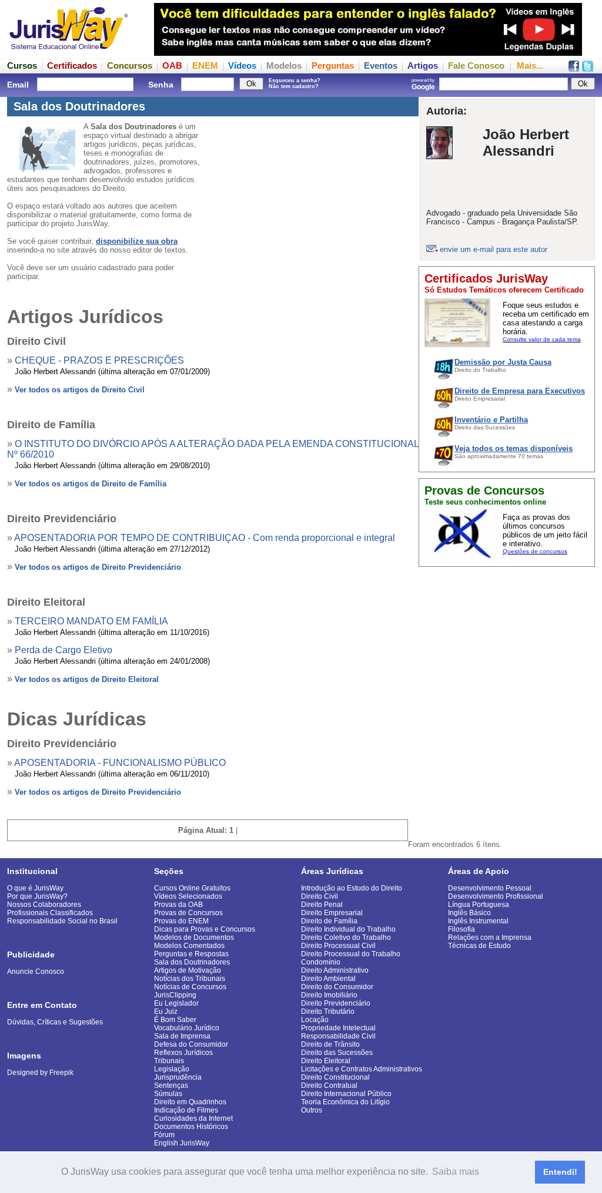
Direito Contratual (329, 1085)
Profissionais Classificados (50, 913)
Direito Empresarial (332, 913)
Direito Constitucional (335, 1077)
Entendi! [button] (560, 1172)
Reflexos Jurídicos (183, 1053)
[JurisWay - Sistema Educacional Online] (69, 53)
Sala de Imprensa (182, 1036)
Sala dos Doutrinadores (192, 962)
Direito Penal (322, 904)
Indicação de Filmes (186, 1110)
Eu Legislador (176, 1003)
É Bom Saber (175, 1020)
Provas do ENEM (181, 921)
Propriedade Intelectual (338, 1028)
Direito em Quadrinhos (190, 1102)
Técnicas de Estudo (479, 946)
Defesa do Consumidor (191, 1044)
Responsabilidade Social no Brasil (62, 921)
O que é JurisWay (35, 888)
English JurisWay (181, 1143)
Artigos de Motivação (187, 970)
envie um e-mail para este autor (493, 249)
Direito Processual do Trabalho (350, 954)
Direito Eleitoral (325, 1061)
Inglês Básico (469, 913)
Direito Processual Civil (338, 946)
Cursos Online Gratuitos (192, 888)
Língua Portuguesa (478, 904)
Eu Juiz (166, 1011)
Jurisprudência (178, 1077)
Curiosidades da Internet (193, 1118)
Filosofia (461, 929)
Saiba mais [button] (455, 1172)
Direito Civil (319, 896)
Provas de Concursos (188, 913)
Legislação (171, 1069)
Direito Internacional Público (346, 1094)
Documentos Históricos (191, 1127)
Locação (315, 1020)
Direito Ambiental (328, 978)
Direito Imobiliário (329, 995)
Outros (311, 1110)
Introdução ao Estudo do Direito (351, 888)
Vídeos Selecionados (188, 896)
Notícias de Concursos (190, 987)
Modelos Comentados (189, 946)
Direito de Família (329, 921)
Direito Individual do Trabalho (348, 929)
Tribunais (169, 1061)
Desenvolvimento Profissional (495, 896)
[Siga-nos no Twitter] (587, 68)
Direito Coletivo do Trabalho (346, 937)
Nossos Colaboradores (44, 904)
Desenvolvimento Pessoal (489, 888)
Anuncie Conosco (35, 971)
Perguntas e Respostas (191, 954)
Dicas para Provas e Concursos (204, 929)
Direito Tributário (327, 1011)
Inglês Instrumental (478, 921)
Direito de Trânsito (330, 1044)
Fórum (164, 1135)
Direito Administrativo (335, 970)
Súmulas (168, 1094)
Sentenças (171, 1085)
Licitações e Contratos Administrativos (361, 1069)
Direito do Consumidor (337, 987)
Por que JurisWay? (37, 896)
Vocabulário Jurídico (186, 1028)
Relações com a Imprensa (489, 937)
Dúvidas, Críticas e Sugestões (55, 1022)
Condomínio (320, 962)
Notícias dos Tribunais (189, 978)
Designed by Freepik (40, 1072)
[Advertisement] (507, 646)
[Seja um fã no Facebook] (573, 68)
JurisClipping (175, 995)
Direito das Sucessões (337, 1053)
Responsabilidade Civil (338, 1036)
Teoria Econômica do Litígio (345, 1102)
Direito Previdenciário (335, 1003)
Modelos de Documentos (194, 937)
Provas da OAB (178, 904)
